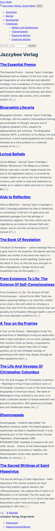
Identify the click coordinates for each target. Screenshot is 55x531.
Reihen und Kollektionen (25, 27)
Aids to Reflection (15, 197)
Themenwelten (20, 31)
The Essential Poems (18, 64)
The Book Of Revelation (20, 239)
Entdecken (12, 23)
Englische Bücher (21, 39)
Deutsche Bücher (21, 35)
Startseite (11, 12)
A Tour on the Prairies (18, 323)
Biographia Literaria (17, 107)
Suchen (32, 46)
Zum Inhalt (6, 1)
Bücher (9, 15)
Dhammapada (12, 415)
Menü (39, 6)
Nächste (13, 512)
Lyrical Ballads (12, 154)
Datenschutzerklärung (18, 526)
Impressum (12, 522)
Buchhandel (12, 19)
